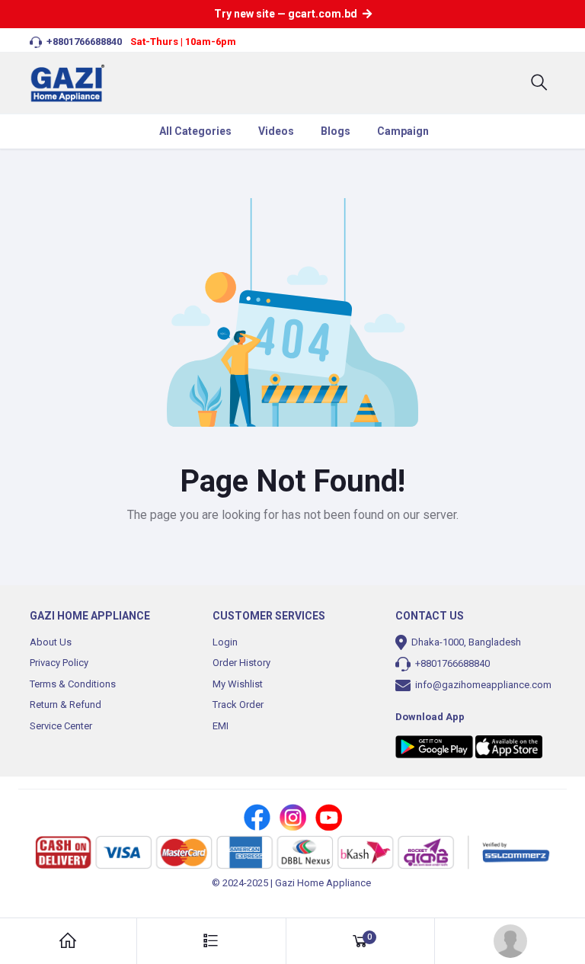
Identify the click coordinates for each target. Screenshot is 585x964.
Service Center (61, 726)
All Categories (195, 131)
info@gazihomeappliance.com (482, 684)
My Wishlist (238, 684)
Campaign (403, 131)
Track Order (238, 704)
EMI (221, 726)
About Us (51, 642)
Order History (241, 662)
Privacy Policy (59, 662)
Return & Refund (65, 704)
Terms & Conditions (73, 684)
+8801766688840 (451, 663)
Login (225, 642)
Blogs (335, 131)
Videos (276, 131)
